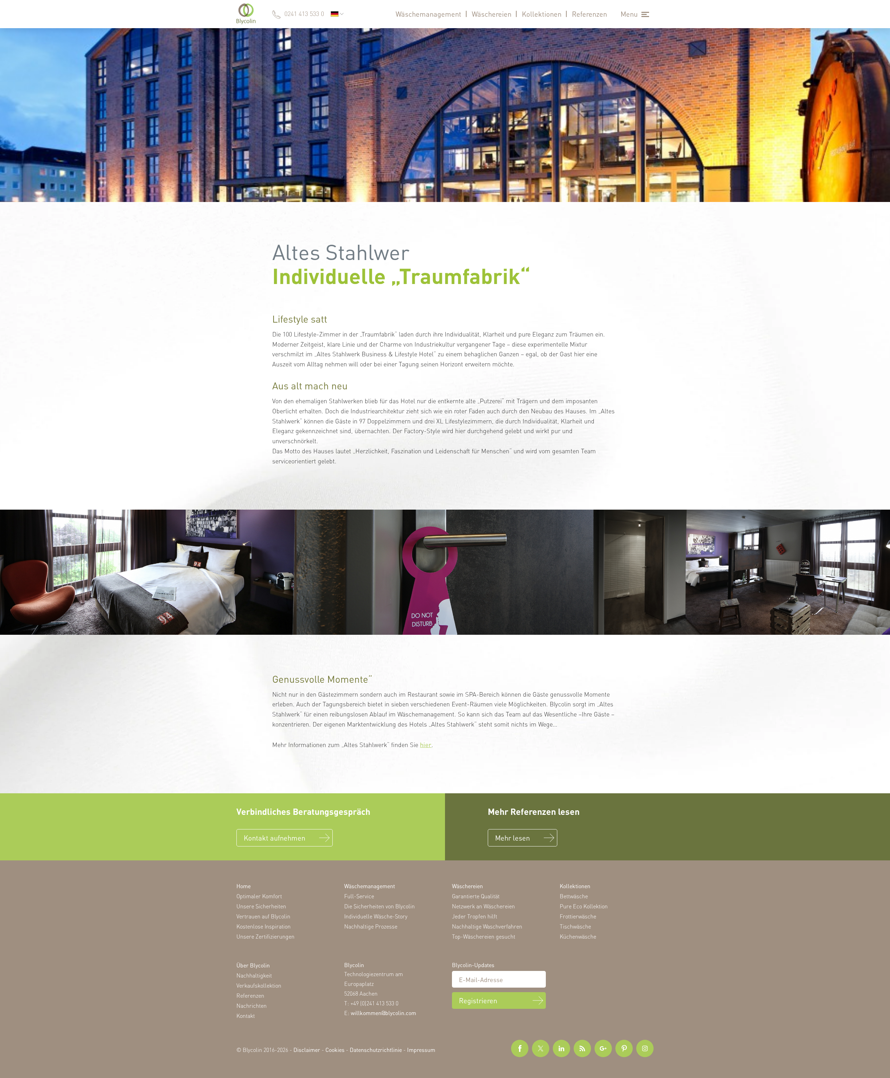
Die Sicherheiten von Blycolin (379, 906)
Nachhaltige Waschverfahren (487, 926)
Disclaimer (306, 1049)
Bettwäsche (574, 896)
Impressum (421, 1049)
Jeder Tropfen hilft (474, 916)
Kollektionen (541, 13)
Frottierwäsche (578, 916)
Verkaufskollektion (258, 985)
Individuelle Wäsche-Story (375, 916)
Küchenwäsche (578, 936)
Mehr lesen (512, 837)
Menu (629, 13)
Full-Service (359, 896)
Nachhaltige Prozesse (370, 926)
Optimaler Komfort (259, 896)
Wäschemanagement (428, 13)
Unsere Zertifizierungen (265, 936)
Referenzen (589, 13)
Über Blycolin (253, 965)
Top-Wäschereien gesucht (483, 936)
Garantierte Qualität (476, 896)
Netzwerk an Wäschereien (483, 906)
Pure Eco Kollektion (584, 906)
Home (243, 886)
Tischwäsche (575, 926)
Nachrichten (251, 1005)
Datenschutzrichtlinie (376, 1049)
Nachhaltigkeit (254, 975)
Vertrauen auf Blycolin (263, 916)
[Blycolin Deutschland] (246, 13)
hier (425, 744)
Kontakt (245, 1015)
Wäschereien (491, 13)
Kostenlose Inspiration (263, 926)
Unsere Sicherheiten (261, 906)
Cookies (335, 1049)
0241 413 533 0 (304, 13)
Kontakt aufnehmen (274, 837)
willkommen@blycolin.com (383, 1012)
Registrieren (478, 1000)
